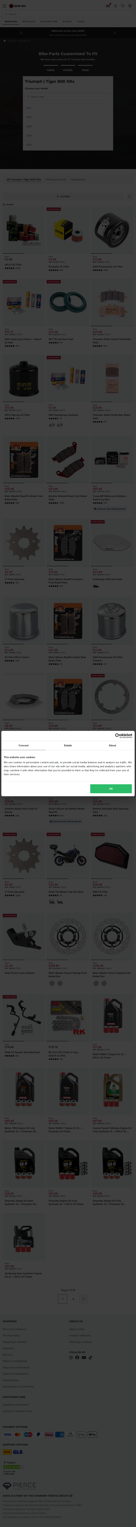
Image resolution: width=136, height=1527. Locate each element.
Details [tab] (68, 745)
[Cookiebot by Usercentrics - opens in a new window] (117, 735)
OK (111, 788)
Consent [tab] (24, 745)
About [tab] (112, 745)
